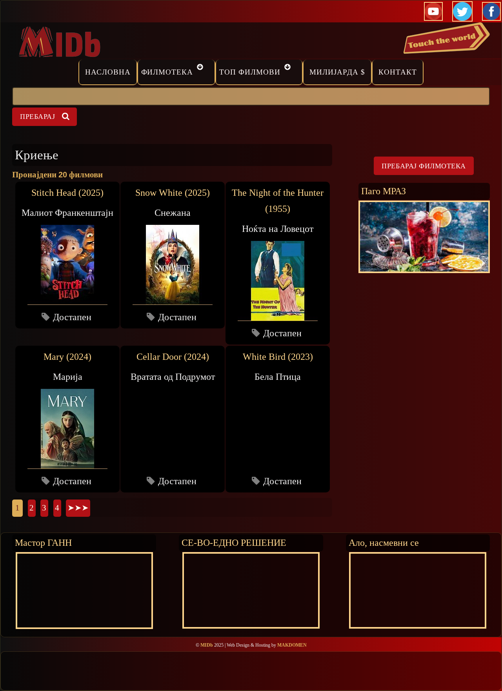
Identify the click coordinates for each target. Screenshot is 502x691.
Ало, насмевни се (384, 542)
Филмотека (167, 72)
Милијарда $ (337, 72)
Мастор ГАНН (43, 542)
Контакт (397, 72)
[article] (67, 255)
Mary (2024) (67, 357)
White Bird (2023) (278, 357)
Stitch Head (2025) (67, 193)
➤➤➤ (78, 507)
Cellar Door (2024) (172, 357)
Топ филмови (249, 72)
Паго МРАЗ (383, 191)
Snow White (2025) (172, 193)
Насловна (108, 72)
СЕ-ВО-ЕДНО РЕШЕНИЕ (234, 542)
